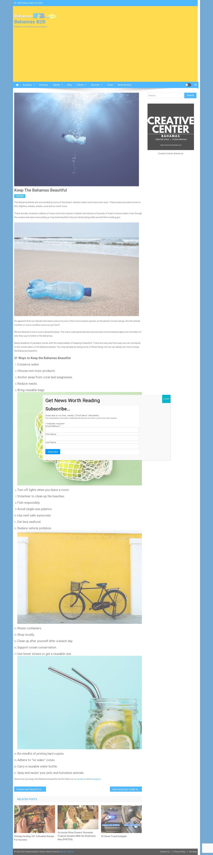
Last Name (50, 442)
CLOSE (166, 399)
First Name (50, 434)
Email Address (53, 426)
